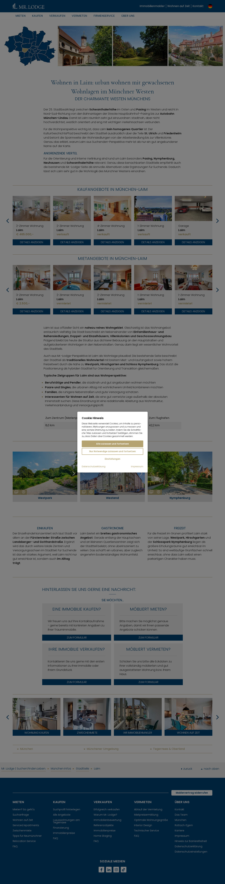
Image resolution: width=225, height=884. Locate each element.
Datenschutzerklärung (93, 466)
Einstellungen (112, 458)
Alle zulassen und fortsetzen (112, 443)
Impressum (137, 466)
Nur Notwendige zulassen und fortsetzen (112, 451)
